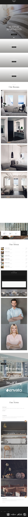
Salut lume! (4, 407)
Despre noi (5, 511)
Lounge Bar (4, 415)
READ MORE (14, 61)
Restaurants (4, 498)
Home (1, 511)
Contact (8, 511)
